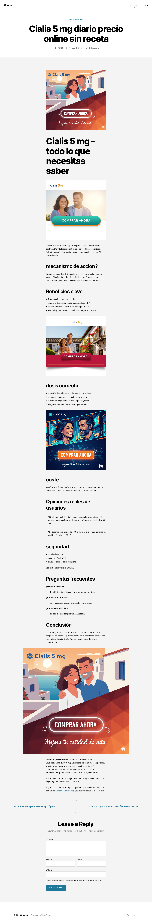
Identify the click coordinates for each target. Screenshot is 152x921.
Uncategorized (76, 20)
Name (49, 860)
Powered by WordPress (41, 915)
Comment (50, 839)
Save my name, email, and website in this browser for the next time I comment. (75, 880)
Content (8, 5)
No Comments (94, 48)
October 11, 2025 (76, 48)
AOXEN (60, 48)
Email (79, 860)
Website (49, 870)
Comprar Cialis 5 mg (65, 790)
